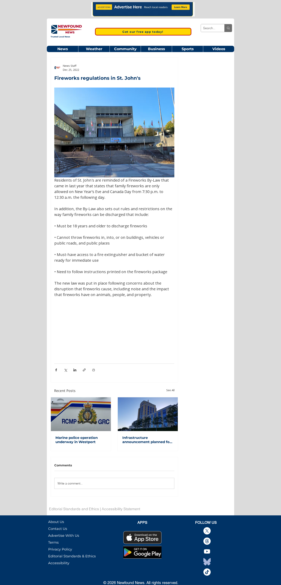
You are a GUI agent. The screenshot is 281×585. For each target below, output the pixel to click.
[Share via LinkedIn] (75, 370)
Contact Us (57, 529)
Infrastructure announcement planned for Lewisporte (146, 440)
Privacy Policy (60, 549)
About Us (56, 522)
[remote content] (114, 326)
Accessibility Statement (121, 509)
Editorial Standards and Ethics (74, 509)
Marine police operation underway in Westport (76, 440)
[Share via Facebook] (56, 370)
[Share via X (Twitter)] (65, 370)
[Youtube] (207, 551)
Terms (53, 542)
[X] (207, 530)
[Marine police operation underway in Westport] (81, 414)
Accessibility (58, 563)
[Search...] (228, 28)
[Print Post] (93, 370)
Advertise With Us (63, 536)
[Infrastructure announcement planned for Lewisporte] (148, 414)
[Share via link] (84, 370)
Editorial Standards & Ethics (72, 556)
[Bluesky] (207, 561)
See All (170, 390)
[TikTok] (207, 572)
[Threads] (207, 541)
